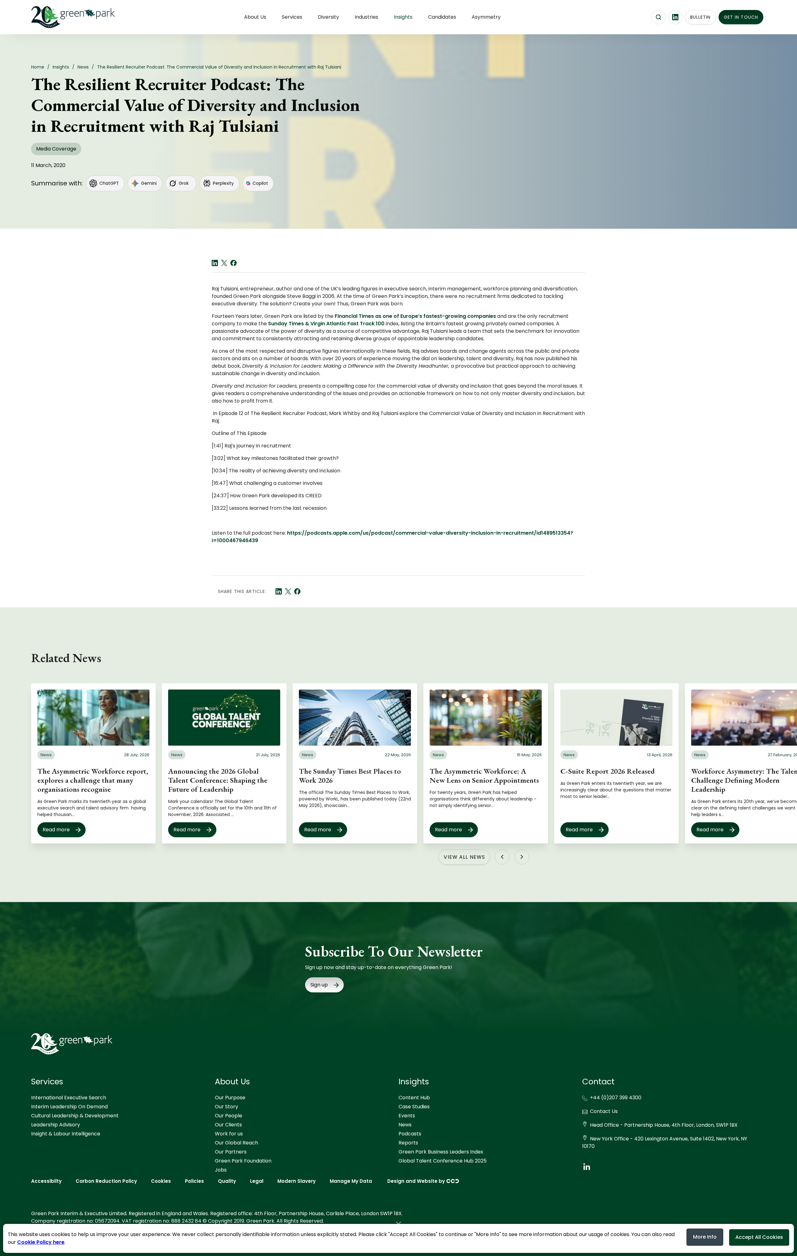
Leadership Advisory (55, 1124)
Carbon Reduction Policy (106, 1181)
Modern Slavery (296, 1181)
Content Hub (414, 1097)
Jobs (221, 1169)
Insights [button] (403, 17)
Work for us (229, 1133)
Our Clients (228, 1124)
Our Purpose (230, 1097)
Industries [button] (366, 17)
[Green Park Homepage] (62, 17)
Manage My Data (351, 1181)
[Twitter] (224, 263)
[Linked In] (215, 263)
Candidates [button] (442, 17)
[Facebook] (233, 263)
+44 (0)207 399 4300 (615, 1097)
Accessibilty (46, 1181)
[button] (398, 1223)
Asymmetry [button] (486, 17)
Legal (256, 1181)
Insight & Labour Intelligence (65, 1133)
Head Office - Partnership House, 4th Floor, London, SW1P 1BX (664, 1125)
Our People (228, 1115)
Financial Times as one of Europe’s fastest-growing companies (416, 316)
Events (406, 1115)
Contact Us (604, 1111)
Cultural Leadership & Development (75, 1115)
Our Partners (231, 1151)
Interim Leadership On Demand (69, 1106)
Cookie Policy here (40, 1242)
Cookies (161, 1181)
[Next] (521, 856)
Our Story (226, 1106)
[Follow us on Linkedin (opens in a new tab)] (675, 17)
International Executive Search (68, 1097)
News (405, 1124)
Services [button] (292, 17)
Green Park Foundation (243, 1160)
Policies (194, 1181)
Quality (227, 1181)
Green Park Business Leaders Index (440, 1151)
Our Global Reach (236, 1142)
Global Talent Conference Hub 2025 (442, 1160)
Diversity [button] (328, 17)
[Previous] (502, 856)
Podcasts (409, 1133)
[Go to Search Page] (658, 17)
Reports (408, 1142)
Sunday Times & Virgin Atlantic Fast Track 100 (325, 323)
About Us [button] (255, 17)
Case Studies (414, 1106)
